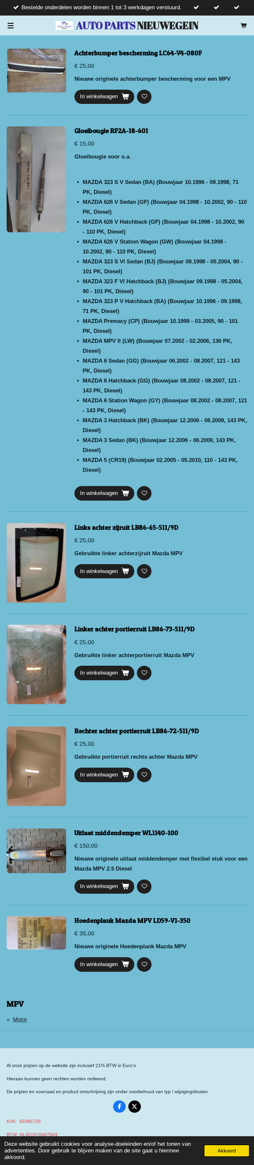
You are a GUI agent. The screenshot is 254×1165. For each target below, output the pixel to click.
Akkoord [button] (227, 1150)
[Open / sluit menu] (10, 25)
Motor (20, 1019)
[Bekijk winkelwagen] (243, 25)
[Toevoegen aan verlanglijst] (144, 97)
